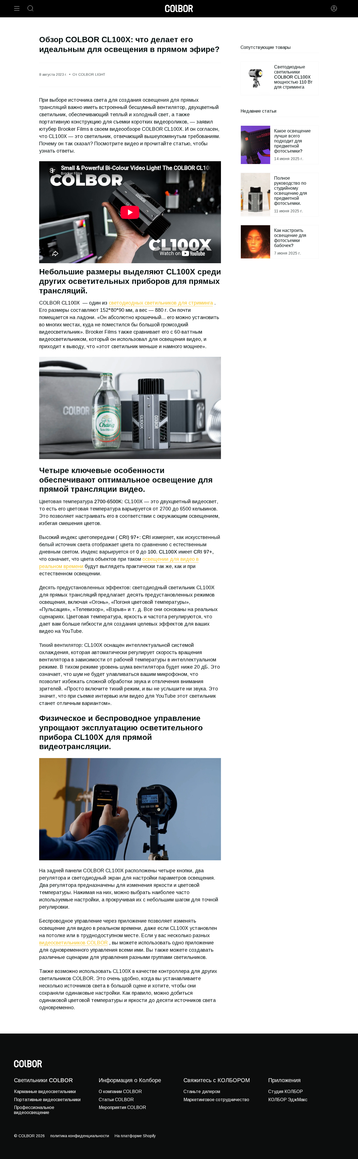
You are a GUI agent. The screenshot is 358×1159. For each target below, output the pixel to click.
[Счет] (334, 8)
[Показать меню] (17, 8)
